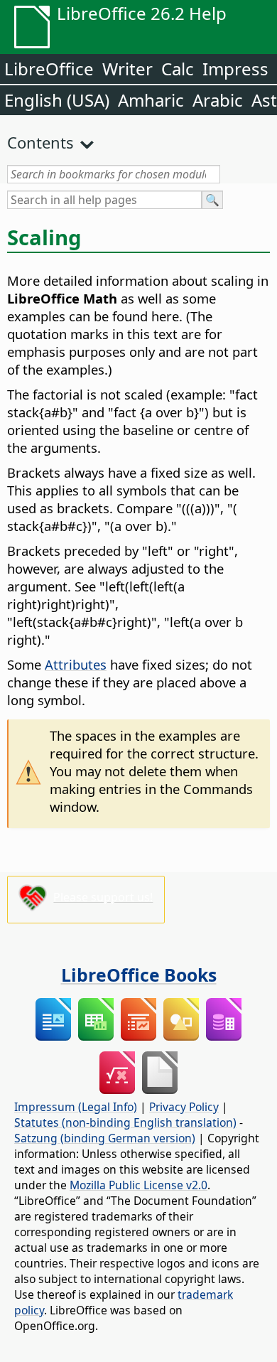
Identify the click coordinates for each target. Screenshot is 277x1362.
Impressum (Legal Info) (75, 1107)
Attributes (76, 664)
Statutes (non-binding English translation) (125, 1122)
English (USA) (56, 100)
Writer (127, 68)
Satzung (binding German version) (104, 1138)
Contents (40, 142)
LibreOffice (49, 68)
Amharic (151, 100)
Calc (177, 68)
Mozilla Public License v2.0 (138, 1185)
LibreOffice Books (139, 974)
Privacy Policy (184, 1107)
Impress (235, 68)
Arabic (217, 100)
